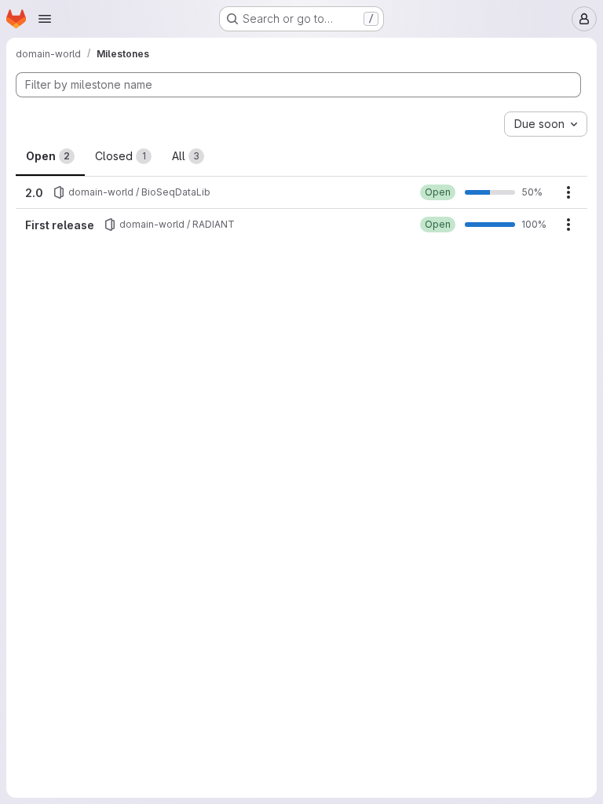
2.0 (34, 192)
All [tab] (185, 156)
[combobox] (545, 124)
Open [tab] (48, 156)
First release (59, 225)
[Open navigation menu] (44, 18)
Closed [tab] (120, 156)
